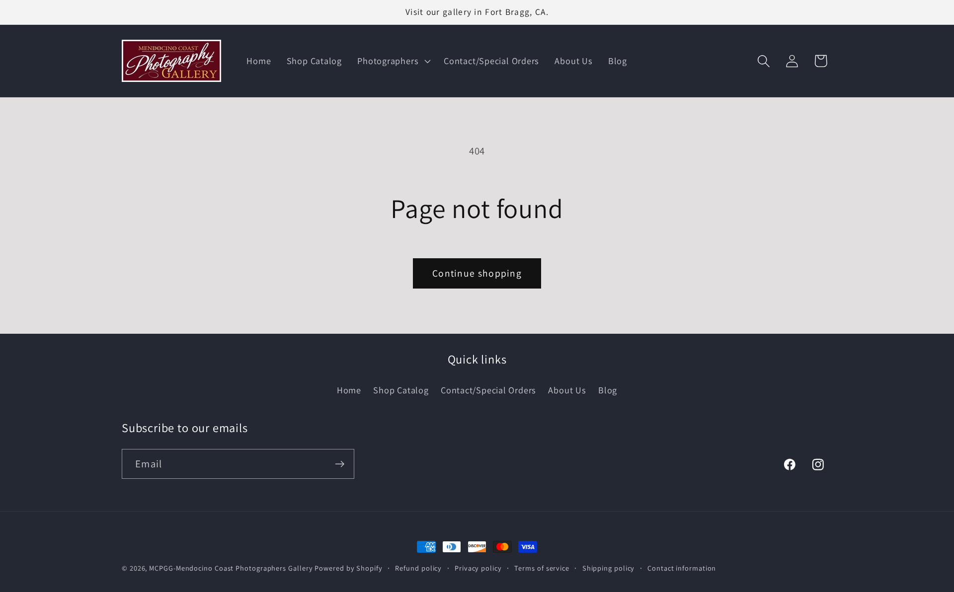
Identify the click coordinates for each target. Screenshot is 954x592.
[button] (393, 61)
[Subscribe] (339, 464)
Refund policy (418, 568)
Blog (607, 390)
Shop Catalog (400, 390)
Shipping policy (608, 568)
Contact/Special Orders (488, 390)
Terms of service (541, 568)
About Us (567, 390)
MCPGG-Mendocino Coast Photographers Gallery (231, 568)
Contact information (681, 568)
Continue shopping (477, 273)
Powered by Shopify (348, 568)
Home (349, 390)
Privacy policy (478, 568)
